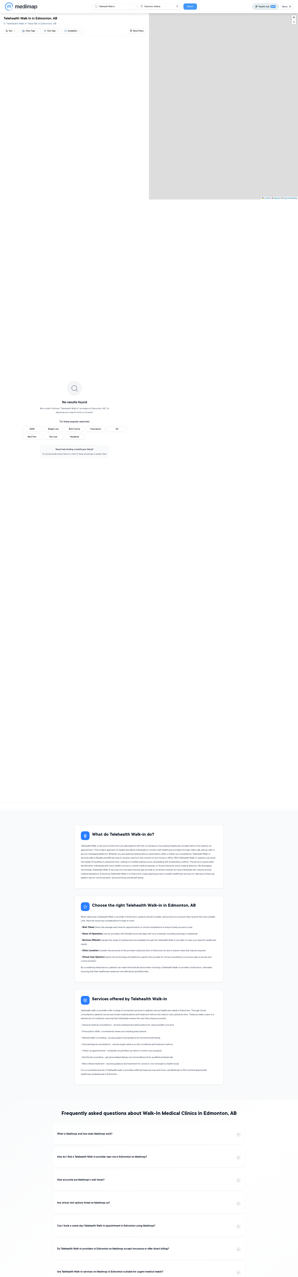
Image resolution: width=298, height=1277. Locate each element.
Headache (74, 436)
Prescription (95, 429)
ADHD (32, 429)
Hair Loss (53, 436)
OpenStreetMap (290, 198)
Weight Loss (53, 429)
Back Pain (32, 436)
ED (117, 429)
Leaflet (267, 198)
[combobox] (30, 31)
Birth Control (74, 429)
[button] (293, 17)
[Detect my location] (177, 6)
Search (190, 6)
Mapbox (277, 198)
